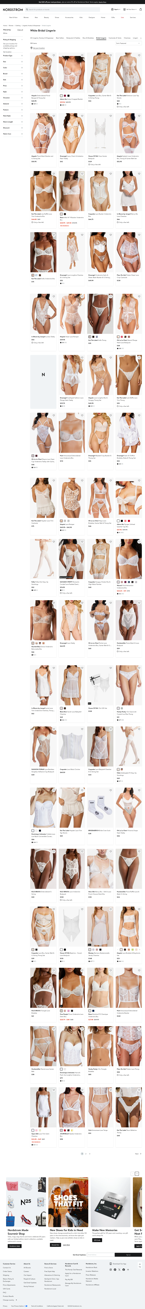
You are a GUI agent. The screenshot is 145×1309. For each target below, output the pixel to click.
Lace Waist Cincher (70, 769)
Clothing (18, 26)
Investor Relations (92, 1271)
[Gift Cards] (110, 1202)
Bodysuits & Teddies (73, 38)
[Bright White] (61, 96)
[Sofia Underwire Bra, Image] (43, 252)
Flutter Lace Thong (128, 1069)
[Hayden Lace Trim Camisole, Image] (43, 498)
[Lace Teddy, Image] (72, 620)
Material (6, 104)
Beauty (46, 17)
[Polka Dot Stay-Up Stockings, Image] (43, 559)
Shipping (6, 1275)
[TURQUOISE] (65, 521)
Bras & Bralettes (88, 38)
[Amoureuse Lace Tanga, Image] (100, 1107)
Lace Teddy (67, 643)
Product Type (7, 55)
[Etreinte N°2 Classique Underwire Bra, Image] (100, 988)
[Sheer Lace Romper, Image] (72, 314)
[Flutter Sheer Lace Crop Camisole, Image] (129, 252)
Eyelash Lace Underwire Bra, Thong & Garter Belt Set (128, 157)
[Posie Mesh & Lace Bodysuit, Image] (129, 620)
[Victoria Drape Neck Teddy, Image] (129, 808)
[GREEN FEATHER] (40, 1130)
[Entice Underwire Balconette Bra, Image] (43, 620)
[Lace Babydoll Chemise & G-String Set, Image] (100, 746)
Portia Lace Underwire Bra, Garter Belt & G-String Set (99, 645)
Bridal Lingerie (101, 38)
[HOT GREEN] (133, 950)
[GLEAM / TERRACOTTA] (43, 643)
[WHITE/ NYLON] (33, 643)
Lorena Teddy (43, 337)
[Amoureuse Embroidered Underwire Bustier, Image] (129, 988)
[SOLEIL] (72, 1130)
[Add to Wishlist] (54, 55)
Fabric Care (7, 134)
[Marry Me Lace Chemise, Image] (129, 191)
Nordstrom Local (50, 1289)
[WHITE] (33, 275)
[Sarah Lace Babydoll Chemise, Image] (72, 685)
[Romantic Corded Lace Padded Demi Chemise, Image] (72, 559)
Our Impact (27, 1275)
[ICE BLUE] (93, 950)
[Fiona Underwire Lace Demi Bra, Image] (72, 988)
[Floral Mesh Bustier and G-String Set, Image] (43, 133)
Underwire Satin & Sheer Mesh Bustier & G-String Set (99, 277)
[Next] (140, 38)
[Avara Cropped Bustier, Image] (72, 73)
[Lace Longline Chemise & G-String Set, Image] (72, 252)
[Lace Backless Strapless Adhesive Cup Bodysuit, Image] (43, 746)
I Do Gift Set (97, 708)
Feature (5, 110)
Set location (7, 52)
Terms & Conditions (37, 1306)
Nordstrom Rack (91, 1267)
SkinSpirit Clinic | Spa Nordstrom (51, 1280)
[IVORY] (36, 831)
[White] (118, 521)
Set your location (39, 48)
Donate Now (55, 1245)
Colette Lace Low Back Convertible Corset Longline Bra (43, 836)
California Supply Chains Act (55, 1306)
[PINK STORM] (36, 1130)
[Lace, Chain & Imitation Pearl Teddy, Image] (72, 133)
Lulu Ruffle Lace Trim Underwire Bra (41, 215)
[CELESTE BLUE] (122, 708)
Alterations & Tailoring (52, 1275)
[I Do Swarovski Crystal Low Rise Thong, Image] (129, 685)
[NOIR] (68, 1130)
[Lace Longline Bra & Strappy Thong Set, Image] (100, 375)
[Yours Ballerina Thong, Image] (129, 1107)
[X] (119, 1269)
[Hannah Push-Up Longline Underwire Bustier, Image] (72, 1046)
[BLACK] (65, 214)
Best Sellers (60, 38)
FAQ (4, 1292)
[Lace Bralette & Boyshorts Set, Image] (129, 927)
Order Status (7, 1271)
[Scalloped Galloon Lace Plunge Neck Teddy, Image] (72, 375)
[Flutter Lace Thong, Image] (129, 1046)
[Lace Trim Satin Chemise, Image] (43, 1107)
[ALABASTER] (61, 1130)
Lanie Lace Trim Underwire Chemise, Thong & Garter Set (43, 710)
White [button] (5, 33)
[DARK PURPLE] (125, 582)
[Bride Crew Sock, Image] (100, 808)
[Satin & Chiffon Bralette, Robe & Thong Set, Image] (129, 433)
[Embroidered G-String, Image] (43, 869)
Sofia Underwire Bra (43, 279)
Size (4, 61)
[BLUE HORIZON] (129, 582)
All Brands (27, 1267)
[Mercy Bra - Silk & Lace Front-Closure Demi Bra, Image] (100, 869)
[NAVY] (93, 1011)
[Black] (68, 96)
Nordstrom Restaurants (52, 1285)
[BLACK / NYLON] (36, 643)
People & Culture (29, 1279)
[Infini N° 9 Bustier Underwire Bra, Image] (72, 191)
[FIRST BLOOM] (68, 1011)
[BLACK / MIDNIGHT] (40, 643)
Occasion (6, 98)
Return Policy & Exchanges (8, 1280)
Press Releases (91, 1275)
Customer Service (9, 1264)
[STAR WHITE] (61, 521)
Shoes (57, 17)
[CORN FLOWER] (36, 275)
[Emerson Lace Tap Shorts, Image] (129, 73)
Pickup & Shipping (9, 39)
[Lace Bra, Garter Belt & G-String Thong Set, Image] (43, 927)
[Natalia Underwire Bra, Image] (72, 1107)
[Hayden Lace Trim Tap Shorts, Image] (72, 808)
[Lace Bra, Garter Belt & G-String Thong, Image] (100, 73)
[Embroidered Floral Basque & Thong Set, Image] (43, 73)
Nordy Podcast (29, 1286)
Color (5, 67)
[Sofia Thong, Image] (100, 314)
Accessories (69, 17)
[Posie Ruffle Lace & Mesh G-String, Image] (129, 869)
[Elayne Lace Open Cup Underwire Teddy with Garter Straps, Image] (43, 433)
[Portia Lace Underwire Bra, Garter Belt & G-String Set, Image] (100, 620)
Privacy (5, 1306)
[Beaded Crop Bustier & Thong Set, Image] (100, 433)
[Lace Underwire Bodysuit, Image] (72, 869)
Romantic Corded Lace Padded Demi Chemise (69, 584)
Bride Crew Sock (99, 830)
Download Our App (119, 1264)
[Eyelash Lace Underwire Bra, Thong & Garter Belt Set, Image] (129, 133)
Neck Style (7, 116)
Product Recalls (8, 1296)
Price (5, 86)
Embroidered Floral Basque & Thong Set (40, 96)
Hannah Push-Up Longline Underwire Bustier (70, 1074)
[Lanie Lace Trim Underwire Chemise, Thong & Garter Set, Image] (43, 685)
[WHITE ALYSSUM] (61, 1011)
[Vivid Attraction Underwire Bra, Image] (129, 559)
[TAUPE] (129, 950)
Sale (122, 17)
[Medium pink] (125, 521)
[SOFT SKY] (136, 582)
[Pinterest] (115, 1269)
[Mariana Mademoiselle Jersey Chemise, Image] (100, 927)
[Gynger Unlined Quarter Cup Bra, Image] (129, 498)
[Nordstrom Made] (26, 1202)
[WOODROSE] (122, 582)
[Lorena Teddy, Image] (43, 314)
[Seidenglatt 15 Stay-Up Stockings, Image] (129, 746)
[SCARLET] (65, 1130)
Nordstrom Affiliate (92, 1285)
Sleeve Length (8, 122)
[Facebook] (124, 1269)
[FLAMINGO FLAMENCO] (65, 1011)
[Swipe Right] (137, 1174)
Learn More (66, 1245)
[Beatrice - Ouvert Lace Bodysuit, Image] (72, 927)
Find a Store (48, 1267)
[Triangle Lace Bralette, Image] (43, 988)
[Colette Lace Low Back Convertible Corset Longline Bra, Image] (43, 808)
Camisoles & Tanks (115, 38)
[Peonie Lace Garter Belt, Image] (43, 1046)
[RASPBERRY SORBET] (122, 337)
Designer (92, 17)
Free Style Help (49, 1271)
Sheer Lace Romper (69, 337)
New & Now (13, 17)
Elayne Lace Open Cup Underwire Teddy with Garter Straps (42, 461)
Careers (26, 1271)
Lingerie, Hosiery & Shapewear (31, 26)
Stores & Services (50, 1264)
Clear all (20, 30)
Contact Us (7, 1267)
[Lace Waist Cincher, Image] (72, 746)
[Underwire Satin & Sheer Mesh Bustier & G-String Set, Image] (100, 252)
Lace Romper (67, 524)
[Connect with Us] (128, 1269)
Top (140, 1267)
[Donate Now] (68, 1202)
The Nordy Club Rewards (73, 1269)
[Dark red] (129, 521)
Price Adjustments (9, 1285)
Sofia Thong (97, 340)
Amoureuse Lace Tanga (98, 1130)
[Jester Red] (65, 96)
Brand (5, 74)
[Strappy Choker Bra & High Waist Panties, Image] (100, 559)
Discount (6, 128)
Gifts (113, 17)
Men (36, 17)
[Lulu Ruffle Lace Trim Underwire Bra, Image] (43, 191)
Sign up (128, 1255)
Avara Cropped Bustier (71, 99)
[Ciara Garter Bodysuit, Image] (100, 133)
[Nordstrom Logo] (13, 9)
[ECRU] (61, 214)
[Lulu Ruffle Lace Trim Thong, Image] (129, 375)
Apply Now (102, 2)
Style (5, 92)
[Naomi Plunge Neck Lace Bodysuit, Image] (129, 314)
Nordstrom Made (14, 1246)
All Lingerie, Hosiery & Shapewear (42, 38)
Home (103, 17)
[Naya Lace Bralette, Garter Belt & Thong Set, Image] (100, 498)
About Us (27, 1264)
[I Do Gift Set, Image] (100, 685)
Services (133, 17)
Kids (81, 17)
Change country (8, 1300)
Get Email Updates (30, 1282)
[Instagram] (110, 1269)
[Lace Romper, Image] (72, 498)
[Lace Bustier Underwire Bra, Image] (100, 191)
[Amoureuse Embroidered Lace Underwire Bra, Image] (72, 433)
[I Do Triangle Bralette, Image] (100, 1046)
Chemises (127, 38)
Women (26, 17)
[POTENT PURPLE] (129, 337)
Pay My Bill (69, 1279)
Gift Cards (97, 1240)
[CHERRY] (68, 521)
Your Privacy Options (17, 1306)
